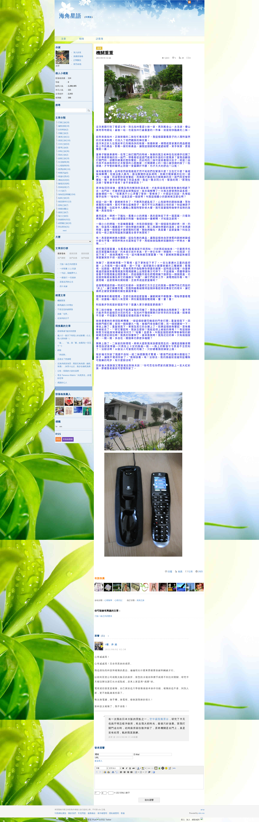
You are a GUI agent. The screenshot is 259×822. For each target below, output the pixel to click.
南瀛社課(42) (63, 176)
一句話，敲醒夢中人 (68, 273)
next (65, 230)
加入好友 (77, 52)
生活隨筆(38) (63, 162)
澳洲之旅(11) (63, 137)
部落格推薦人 (63, 394)
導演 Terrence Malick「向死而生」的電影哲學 (74, 376)
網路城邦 (196, 820)
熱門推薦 (85, 258)
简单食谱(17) (63, 187)
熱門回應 (73, 258)
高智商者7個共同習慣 (66, 331)
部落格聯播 (68, 439)
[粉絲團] (57, 819)
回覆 (170, 571)
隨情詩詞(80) (63, 183)
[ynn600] (190, 587)
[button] (101, 768)
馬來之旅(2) (63, 155)
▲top (202, 810)
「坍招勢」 (62, 355)
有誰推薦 (100, 578)
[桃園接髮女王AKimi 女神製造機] (153, 587)
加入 (188, 820)
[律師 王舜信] (135, 587)
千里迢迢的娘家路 (65, 309)
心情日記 (118, 600)
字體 (97, 768)
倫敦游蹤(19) (63, 126)
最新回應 (73, 253)
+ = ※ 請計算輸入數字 (115, 793)
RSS (58, 439)
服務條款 (91, 813)
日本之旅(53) (63, 144)
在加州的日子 (63, 318)
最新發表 (61, 253)
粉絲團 (62, 820)
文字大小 (112, 768)
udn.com (201, 813)
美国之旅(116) (64, 140)
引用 (190, 571)
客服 (123, 813)
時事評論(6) (63, 173)
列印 (200, 571)
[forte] (108, 587)
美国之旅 (140, 600)
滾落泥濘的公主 (66, 282)
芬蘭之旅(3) (63, 133)
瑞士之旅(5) (63, 216)
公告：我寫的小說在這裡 (68, 371)
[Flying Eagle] (181, 587)
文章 (63, 38)
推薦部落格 (78, 56)
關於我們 (72, 813)
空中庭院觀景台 (159, 719)
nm (60, 426)
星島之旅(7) (63, 205)
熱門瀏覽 (61, 258)
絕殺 (59, 350)
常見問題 (82, 813)
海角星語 (70, 16)
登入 (183, 820)
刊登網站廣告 (60, 813)
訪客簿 (99, 38)
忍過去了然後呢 (64, 359)
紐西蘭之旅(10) (64, 223)
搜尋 (88, 110)
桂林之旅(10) (63, 198)
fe (56, 426)
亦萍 (111, 737)
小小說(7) (62, 191)
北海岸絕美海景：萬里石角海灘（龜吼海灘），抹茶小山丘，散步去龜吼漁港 (74, 365)
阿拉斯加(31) (63, 227)
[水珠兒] (117, 587)
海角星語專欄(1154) (66, 194)
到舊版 (88, 17)
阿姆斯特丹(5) (64, 219)
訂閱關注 (77, 60)
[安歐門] (172, 587)
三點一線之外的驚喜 (103, 616)
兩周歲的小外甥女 (65, 305)
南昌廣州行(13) (64, 201)
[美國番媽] (199, 587)
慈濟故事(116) (64, 169)
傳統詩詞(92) (63, 180)
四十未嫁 (63, 286)
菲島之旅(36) (63, 151)
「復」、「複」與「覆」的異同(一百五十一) (74, 344)
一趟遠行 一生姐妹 (68, 277)
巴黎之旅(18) (63, 122)
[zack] (163, 587)
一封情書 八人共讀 (68, 269)
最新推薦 (85, 253)
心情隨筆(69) (63, 165)
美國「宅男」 (63, 314)
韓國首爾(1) (63, 209)
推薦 (180, 571)
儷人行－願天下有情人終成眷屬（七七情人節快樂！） (74, 337)
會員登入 (98, 761)
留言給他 (77, 64)
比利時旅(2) (63, 130)
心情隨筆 (108, 600)
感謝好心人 (62, 382)
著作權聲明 (102, 813)
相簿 (81, 38)
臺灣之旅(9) (63, 147)
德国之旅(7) (63, 212)
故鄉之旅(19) (63, 158)
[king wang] (126, 587)
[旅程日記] (99, 587)
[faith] (144, 587)
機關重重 (61, 300)
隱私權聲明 (114, 813)
